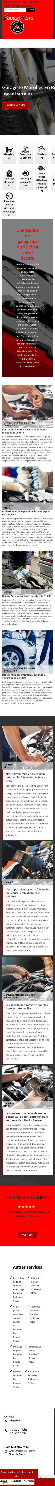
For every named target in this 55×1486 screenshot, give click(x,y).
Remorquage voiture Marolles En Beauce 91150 (34, 1354)
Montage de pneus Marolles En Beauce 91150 (17, 1356)
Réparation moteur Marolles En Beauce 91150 (36, 1286)
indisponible (13, 2)
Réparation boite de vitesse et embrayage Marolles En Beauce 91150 (18, 1289)
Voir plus (27, 1235)
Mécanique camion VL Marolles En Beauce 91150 (34, 1314)
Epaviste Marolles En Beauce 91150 (17, 1379)
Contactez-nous (16, 105)
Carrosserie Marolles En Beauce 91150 (33, 1377)
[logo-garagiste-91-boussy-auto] (18, 23)
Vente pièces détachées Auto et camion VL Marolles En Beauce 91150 (18, 1324)
